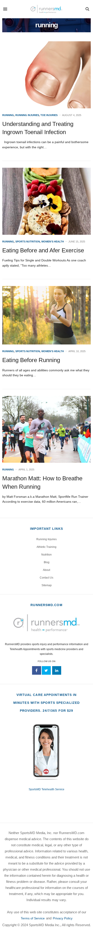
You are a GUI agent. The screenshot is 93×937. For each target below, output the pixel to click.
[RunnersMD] (46, 9)
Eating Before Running (31, 360)
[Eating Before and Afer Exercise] (46, 201)
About (46, 570)
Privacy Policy (62, 918)
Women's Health (52, 241)
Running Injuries (27, 115)
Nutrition (46, 554)
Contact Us (46, 577)
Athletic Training (46, 547)
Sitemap (47, 585)
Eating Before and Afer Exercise (43, 250)
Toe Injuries (49, 115)
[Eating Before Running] (46, 315)
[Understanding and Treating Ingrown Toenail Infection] (46, 74)
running (8, 115)
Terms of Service (33, 918)
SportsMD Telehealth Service (46, 789)
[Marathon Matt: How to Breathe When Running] (46, 429)
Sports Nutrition (27, 241)
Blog (46, 562)
